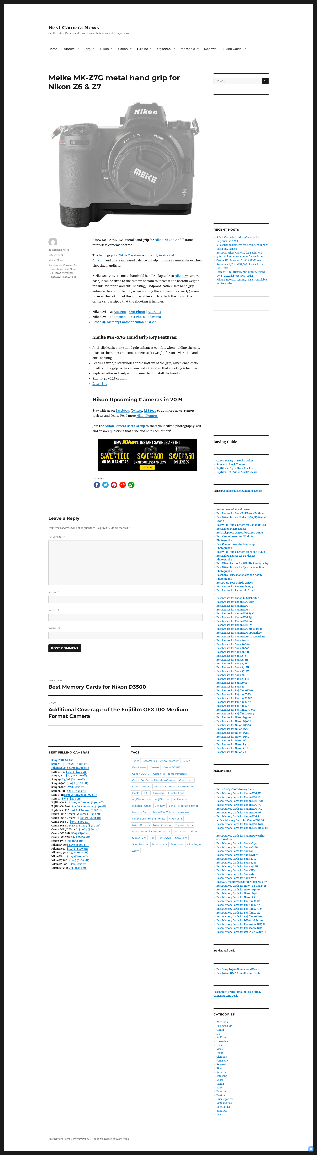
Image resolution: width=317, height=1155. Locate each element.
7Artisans (222, 1022)
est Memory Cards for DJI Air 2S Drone (240, 920)
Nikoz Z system (130, 255)
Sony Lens (181, 837)
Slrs (74, 276)
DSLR (146, 792)
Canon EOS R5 (171, 767)
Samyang (221, 1076)
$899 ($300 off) (81, 833)
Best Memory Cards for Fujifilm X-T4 (238, 905)
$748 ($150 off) (76, 787)
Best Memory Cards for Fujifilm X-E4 (238, 901)
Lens (172, 805)
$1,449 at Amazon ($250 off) (89, 806)
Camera (67, 265)
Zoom (135, 850)
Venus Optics (224, 1103)
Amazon (120, 312)
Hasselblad (222, 1041)
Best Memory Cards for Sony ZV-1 (236, 878)
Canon (123, 49)
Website (54, 628)
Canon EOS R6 (141, 773)
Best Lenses (139, 767)
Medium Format (188, 805)
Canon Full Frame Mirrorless (170, 773)
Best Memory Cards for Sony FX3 (235, 870)
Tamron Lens (159, 844)
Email (53, 610)
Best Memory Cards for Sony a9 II (236, 862)
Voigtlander (223, 1106)
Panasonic (187, 49)
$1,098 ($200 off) (77, 783)
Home (53, 49)
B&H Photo (137, 312)
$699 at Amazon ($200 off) (87, 810)
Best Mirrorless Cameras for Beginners (239, 252)
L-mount (160, 805)
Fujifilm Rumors (142, 799)
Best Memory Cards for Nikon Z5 (235, 897)
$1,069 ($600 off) (90, 829)
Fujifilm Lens (176, 792)
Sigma (220, 1083)
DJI (218, 1033)
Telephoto (177, 844)
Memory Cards (141, 812)
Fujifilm (142, 49)
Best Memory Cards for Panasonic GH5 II (240, 924)
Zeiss (219, 1114)
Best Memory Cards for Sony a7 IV (236, 858)
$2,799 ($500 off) (90, 814)
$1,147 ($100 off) (79, 860)
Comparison (185, 786)
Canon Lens (186, 780)
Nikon (104, 49)
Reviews (210, 49)
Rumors (68, 49)
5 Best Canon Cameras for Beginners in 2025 (242, 245)
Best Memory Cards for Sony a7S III (237, 866)
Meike (52, 259)
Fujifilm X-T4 (162, 799)
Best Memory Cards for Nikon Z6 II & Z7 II (241, 885)
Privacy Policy (81, 1139)
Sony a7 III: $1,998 (62, 760)
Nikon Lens (175, 818)
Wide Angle (194, 844)
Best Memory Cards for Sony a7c (235, 874)
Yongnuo (221, 1110)
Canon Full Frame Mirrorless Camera (154, 780)
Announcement (169, 760)
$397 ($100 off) (77, 868)
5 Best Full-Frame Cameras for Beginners (240, 256)
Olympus (164, 49)
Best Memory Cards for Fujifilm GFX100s (240, 916)
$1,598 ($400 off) (76, 771)
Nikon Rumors (147, 415)
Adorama (154, 312)
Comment (56, 537)
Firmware (159, 792)
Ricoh (219, 1068)
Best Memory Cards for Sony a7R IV (237, 855)
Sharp (219, 1079)
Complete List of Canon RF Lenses (242, 490)
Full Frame (180, 799)
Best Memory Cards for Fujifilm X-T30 (239, 908)
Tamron (221, 1091)
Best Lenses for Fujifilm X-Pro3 (235, 713)
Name (53, 592)
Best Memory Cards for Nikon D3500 (238, 889)
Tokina (220, 1095)
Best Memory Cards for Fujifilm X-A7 (238, 912)
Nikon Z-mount (162, 825)
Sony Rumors (140, 844)
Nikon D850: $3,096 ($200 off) (70, 767)
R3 (234, 609)
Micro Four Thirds (163, 812)
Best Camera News (73, 27)
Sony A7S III (165, 837)
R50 (239, 808)
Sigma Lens (139, 837)
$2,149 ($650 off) (90, 817)
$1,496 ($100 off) (77, 848)
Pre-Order (180, 831)
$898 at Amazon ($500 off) (80, 794)
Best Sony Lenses (226, 248)
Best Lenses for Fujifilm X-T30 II (235, 709)
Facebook (123, 410)
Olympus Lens (184, 825)
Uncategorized (225, 1099)
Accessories (55, 265)
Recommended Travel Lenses (233, 509)
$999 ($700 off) (80, 821)
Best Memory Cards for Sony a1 (234, 851)
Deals (135, 792)
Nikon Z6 (161, 240)
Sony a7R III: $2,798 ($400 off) (70, 764)
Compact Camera (164, 786)
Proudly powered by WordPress (110, 1139)
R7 (238, 816)
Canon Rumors (141, 786)
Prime (193, 831)
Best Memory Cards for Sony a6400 (237, 843)
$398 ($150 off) (76, 791)
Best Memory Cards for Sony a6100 (237, 847)
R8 (242, 820)
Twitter (136, 410)
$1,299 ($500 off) (89, 825)
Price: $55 (99, 383)
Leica (219, 1045)
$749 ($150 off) (80, 837)
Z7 (177, 240)
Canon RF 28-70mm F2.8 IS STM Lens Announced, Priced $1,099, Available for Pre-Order (239, 264)
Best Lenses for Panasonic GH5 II (235, 590)
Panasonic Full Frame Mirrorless (151, 831)
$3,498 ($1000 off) (73, 779)
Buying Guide (231, 49)
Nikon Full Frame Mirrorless (148, 818)
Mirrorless (63, 268)
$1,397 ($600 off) (77, 852)
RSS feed (150, 410)
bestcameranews (58, 249)
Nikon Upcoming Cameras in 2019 (137, 399)
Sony (87, 49)
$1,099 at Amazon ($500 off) (86, 802)
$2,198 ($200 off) (76, 775)
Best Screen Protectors (227, 991)
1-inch (135, 760)
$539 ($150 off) (78, 864)
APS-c (186, 760)
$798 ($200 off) (71, 798)
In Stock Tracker (141, 805)
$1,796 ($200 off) (78, 844)
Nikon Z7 (181, 276)
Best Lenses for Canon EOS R (233, 598)
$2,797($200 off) (77, 856)
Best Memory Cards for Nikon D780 (237, 893)
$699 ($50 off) (74, 841)
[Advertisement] (241, 154)
